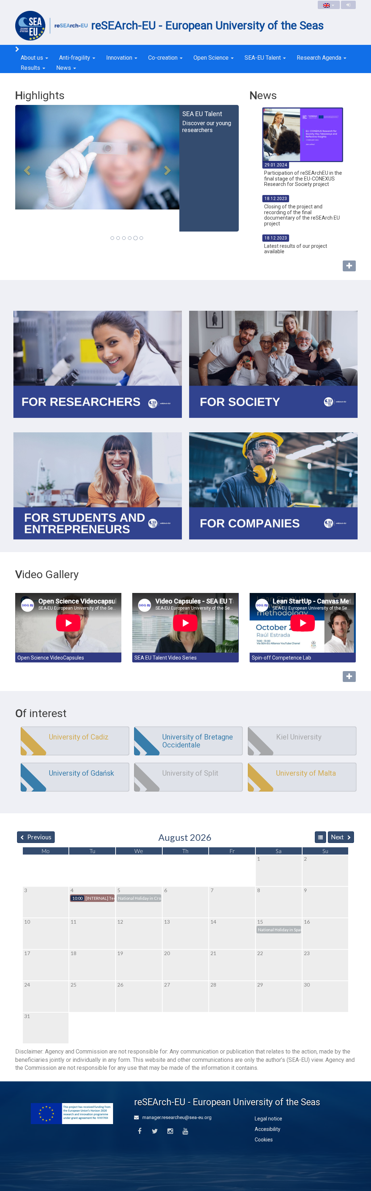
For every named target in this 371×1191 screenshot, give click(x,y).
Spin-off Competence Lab (281, 658)
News (64, 67)
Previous (39, 837)
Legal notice (268, 1119)
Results (31, 67)
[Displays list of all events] (320, 837)
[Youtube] (185, 1131)
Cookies (264, 1140)
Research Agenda (320, 57)
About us (33, 57)
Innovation (120, 57)
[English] (329, 5)
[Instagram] (170, 1131)
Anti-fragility (75, 57)
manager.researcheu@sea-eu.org (176, 1117)
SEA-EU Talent (263, 57)
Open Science (211, 57)
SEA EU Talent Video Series (165, 658)
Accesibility (267, 1129)
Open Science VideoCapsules (50, 658)
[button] (26, 168)
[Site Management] (348, 5)
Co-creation (163, 57)
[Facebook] (139, 1131)
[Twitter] (154, 1131)
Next (337, 837)
